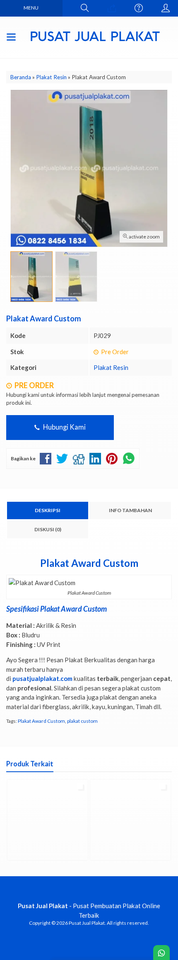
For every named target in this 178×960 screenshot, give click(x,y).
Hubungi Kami (64, 427)
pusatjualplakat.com (42, 678)
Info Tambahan (130, 510)
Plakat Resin (111, 367)
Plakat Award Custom (41, 721)
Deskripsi (47, 510)
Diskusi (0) (47, 529)
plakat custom (82, 721)
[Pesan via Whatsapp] (112, 8)
